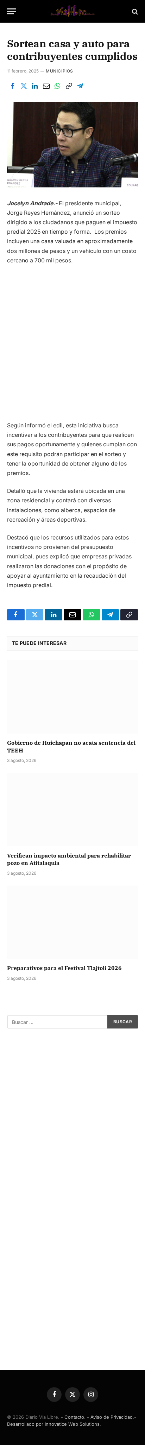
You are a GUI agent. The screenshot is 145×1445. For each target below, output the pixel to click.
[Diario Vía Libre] (72, 11)
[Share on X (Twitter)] (23, 86)
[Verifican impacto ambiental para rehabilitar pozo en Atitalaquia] (72, 809)
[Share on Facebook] (12, 86)
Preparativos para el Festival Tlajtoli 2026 (64, 967)
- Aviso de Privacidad (110, 1417)
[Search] (134, 11)
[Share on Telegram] (80, 86)
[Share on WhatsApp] (57, 86)
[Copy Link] (68, 86)
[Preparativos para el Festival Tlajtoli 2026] (72, 922)
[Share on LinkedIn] (35, 86)
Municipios (59, 71)
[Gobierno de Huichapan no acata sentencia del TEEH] (72, 697)
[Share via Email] (46, 86)
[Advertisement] (72, 346)
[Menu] (11, 11)
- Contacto (72, 1417)
